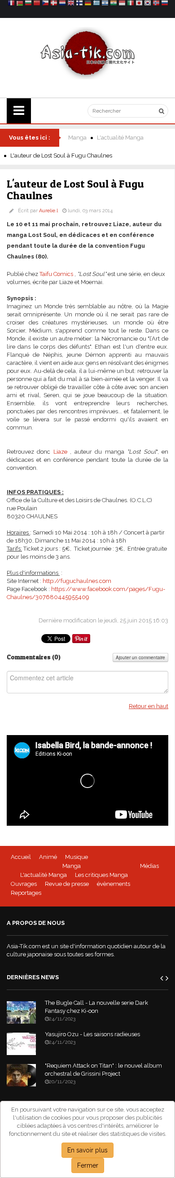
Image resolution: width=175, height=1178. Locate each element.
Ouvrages (24, 883)
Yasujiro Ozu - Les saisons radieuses (92, 1034)
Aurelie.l (48, 211)
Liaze (60, 451)
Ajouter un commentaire (140, 657)
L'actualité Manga (120, 137)
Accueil (21, 857)
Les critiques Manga (101, 874)
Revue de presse (67, 883)
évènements (113, 883)
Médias (149, 866)
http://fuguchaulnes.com (77, 581)
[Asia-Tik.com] (87, 52)
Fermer (87, 1165)
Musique (76, 857)
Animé (48, 857)
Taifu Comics (56, 274)
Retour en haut (148, 706)
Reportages (26, 892)
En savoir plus (87, 1150)
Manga (77, 137)
